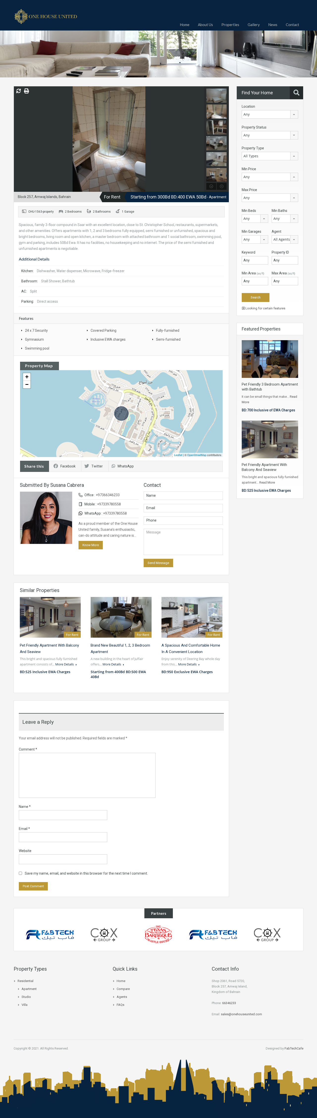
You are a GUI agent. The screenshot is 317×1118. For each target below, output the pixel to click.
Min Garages (251, 231)
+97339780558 (109, 504)
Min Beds (249, 211)
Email (24, 829)
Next (199, 139)
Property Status (254, 127)
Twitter (97, 466)
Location (248, 106)
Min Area (253, 273)
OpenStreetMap (196, 455)
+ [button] (26, 377)
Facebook (68, 466)
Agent (276, 231)
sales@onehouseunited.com (241, 1014)
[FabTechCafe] (50, 934)
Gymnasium (34, 339)
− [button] (26, 384)
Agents (122, 997)
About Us (205, 24)
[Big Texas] (158, 934)
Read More (267, 482)
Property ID (280, 252)
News (272, 24)
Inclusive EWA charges (108, 339)
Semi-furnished (168, 339)
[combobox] (270, 114)
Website (25, 851)
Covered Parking (103, 330)
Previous (18, 139)
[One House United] (46, 19)
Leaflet (178, 455)
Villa (24, 1005)
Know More (90, 545)
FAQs (120, 1005)
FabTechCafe (294, 1048)
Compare (123, 989)
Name (25, 807)
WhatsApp (125, 466)
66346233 (229, 1003)
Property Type (253, 148)
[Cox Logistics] (104, 934)
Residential (25, 981)
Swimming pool (37, 348)
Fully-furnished (167, 330)
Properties (230, 24)
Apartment (29, 989)
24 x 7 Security (36, 330)
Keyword (248, 252)
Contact (292, 24)
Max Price (249, 190)
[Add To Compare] (18, 91)
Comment (28, 749)
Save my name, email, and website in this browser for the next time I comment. (86, 873)
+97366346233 (108, 495)
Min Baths (279, 211)
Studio (26, 997)
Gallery (254, 24)
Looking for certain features (265, 308)
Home (184, 24)
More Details (65, 664)
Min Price (249, 169)
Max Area (283, 273)
